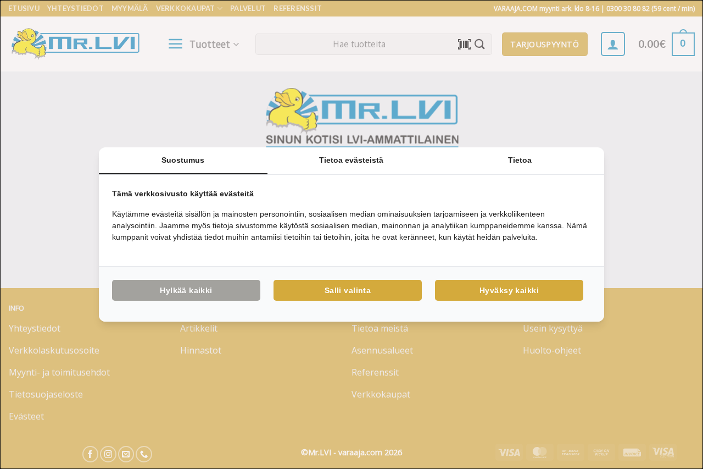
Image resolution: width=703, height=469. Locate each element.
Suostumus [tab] (182, 160)
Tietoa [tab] (520, 160)
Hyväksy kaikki (509, 290)
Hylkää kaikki (186, 290)
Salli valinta (348, 290)
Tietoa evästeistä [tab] (351, 160)
